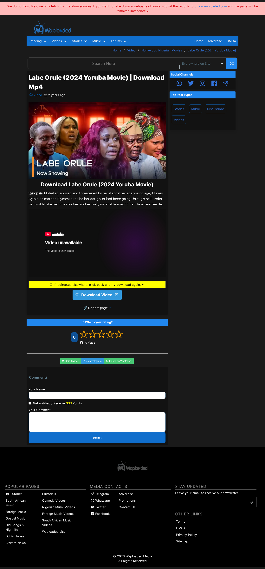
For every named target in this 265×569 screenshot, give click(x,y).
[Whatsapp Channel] (179, 84)
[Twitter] (190, 84)
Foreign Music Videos (58, 514)
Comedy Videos (54, 500)
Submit (97, 437)
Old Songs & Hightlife (15, 527)
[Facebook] (214, 84)
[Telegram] (225, 84)
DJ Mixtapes (15, 536)
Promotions (127, 500)
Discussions (215, 109)
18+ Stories (14, 494)
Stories (179, 109)
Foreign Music (16, 512)
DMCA (231, 41)
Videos (179, 120)
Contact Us (127, 507)
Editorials (49, 494)
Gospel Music (15, 518)
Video (37, 95)
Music (195, 109)
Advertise (126, 494)
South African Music (16, 503)
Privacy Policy (186, 535)
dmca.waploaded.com (211, 6)
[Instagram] (202, 84)
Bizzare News (16, 543)
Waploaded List (53, 531)
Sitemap (182, 541)
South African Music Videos (57, 522)
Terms (180, 521)
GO (231, 63)
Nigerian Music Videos (58, 507)
